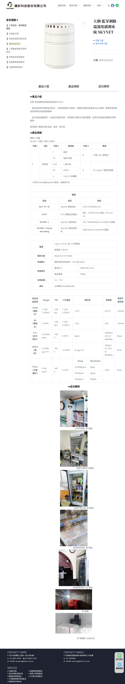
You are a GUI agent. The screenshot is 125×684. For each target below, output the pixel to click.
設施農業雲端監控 (16, 62)
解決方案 (73, 5)
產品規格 (73, 86)
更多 (99, 5)
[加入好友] (119, 655)
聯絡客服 (119, 668)
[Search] (109, 6)
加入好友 (119, 659)
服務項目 (87, 5)
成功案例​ (103, 86)
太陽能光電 (14, 33)
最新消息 (62, 5)
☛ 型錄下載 (98, 40)
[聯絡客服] (119, 665)
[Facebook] (112, 5)
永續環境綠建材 (15, 67)
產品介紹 (43, 86)
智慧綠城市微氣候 (16, 57)
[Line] (117, 5)
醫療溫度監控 (106, 60)
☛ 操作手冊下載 (100, 43)
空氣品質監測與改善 (17, 38)
